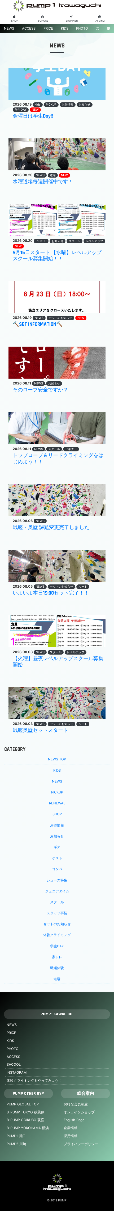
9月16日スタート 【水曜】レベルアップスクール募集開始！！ (57, 255)
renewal (57, 803)
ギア (57, 847)
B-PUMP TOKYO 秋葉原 (25, 1112)
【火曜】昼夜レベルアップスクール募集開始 (58, 661)
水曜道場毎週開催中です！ (43, 181)
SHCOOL (14, 1064)
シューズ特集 (57, 880)
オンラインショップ (79, 1112)
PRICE (48, 28)
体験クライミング (57, 935)
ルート (82, 586)
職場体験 (57, 968)
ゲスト (57, 858)
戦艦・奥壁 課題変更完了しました (51, 527)
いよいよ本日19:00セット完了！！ (51, 593)
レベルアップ (94, 241)
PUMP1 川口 (16, 1136)
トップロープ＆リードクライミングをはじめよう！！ (58, 458)
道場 (53, 175)
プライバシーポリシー (81, 1144)
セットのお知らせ (60, 318)
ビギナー (71, 449)
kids (38, 104)
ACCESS (29, 28)
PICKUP (51, 104)
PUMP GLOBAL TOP (23, 1104)
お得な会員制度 (76, 1104)
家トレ (57, 957)
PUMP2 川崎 (16, 1144)
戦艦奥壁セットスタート (40, 730)
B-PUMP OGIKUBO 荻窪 (25, 1120)
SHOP (57, 814)
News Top (57, 759)
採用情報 (70, 1136)
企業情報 (70, 1128)
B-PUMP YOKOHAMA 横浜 (28, 1128)
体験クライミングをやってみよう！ (34, 1080)
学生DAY (21, 109)
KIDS (64, 28)
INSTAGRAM (17, 1072)
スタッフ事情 (57, 913)
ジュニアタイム (57, 891)
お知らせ (84, 104)
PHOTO (82, 28)
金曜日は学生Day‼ (33, 116)
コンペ (57, 869)
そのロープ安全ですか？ (40, 390)
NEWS (9, 28)
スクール (74, 241)
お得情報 (67, 104)
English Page (74, 1120)
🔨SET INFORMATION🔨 (38, 324)
